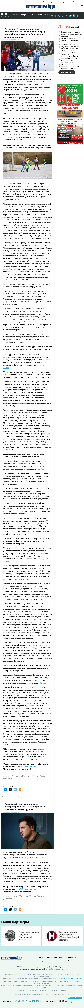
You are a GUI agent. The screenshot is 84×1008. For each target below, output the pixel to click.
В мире (20, 797)
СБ (42, 857)
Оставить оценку (75, 998)
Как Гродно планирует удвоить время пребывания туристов (70, 60)
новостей (69, 27)
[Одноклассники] (20, 789)
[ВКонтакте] (5, 789)
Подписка (65, 2)
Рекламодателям (50, 2)
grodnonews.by (48, 985)
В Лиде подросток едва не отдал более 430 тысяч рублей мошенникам (71, 46)
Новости (12, 22)
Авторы (36, 2)
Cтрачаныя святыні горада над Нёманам (69, 39)
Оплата (71, 961)
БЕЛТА (39, 89)
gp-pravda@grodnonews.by (54, 969)
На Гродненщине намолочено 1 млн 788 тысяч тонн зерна (70, 66)
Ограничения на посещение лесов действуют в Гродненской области (69, 53)
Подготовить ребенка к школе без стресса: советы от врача (71, 34)
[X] (10, 789)
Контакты (77, 2)
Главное (20, 22)
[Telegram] (15, 789)
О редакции (43, 961)
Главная (4, 22)
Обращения (58, 957)
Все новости (66, 72)
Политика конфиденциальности (69, 978)
